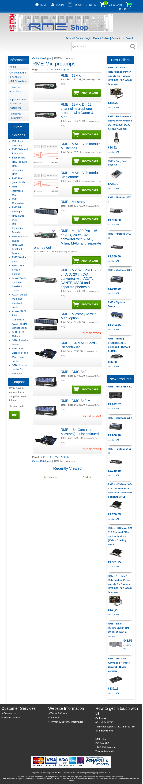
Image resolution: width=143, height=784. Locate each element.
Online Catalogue (41, 58)
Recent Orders (85, 4)
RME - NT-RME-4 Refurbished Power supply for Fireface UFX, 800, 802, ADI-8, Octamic (120, 76)
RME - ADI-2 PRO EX (120, 386)
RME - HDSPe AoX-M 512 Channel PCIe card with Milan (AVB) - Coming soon (120, 536)
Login (60, 4)
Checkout (126, 9)
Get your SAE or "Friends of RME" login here (18, 76)
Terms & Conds (74, 38)
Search (130, 38)
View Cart (115, 4)
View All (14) (61, 69)
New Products (19, 161)
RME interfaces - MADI (18, 190)
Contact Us (117, 38)
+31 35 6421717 (104, 722)
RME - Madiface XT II (120, 270)
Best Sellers (18, 157)
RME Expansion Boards (18, 228)
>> (52, 69)
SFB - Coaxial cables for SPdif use (19, 369)
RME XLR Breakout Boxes (17, 248)
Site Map (55, 717)
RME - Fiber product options (18, 269)
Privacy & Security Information (67, 721)
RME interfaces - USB (18, 170)
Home (43, 4)
